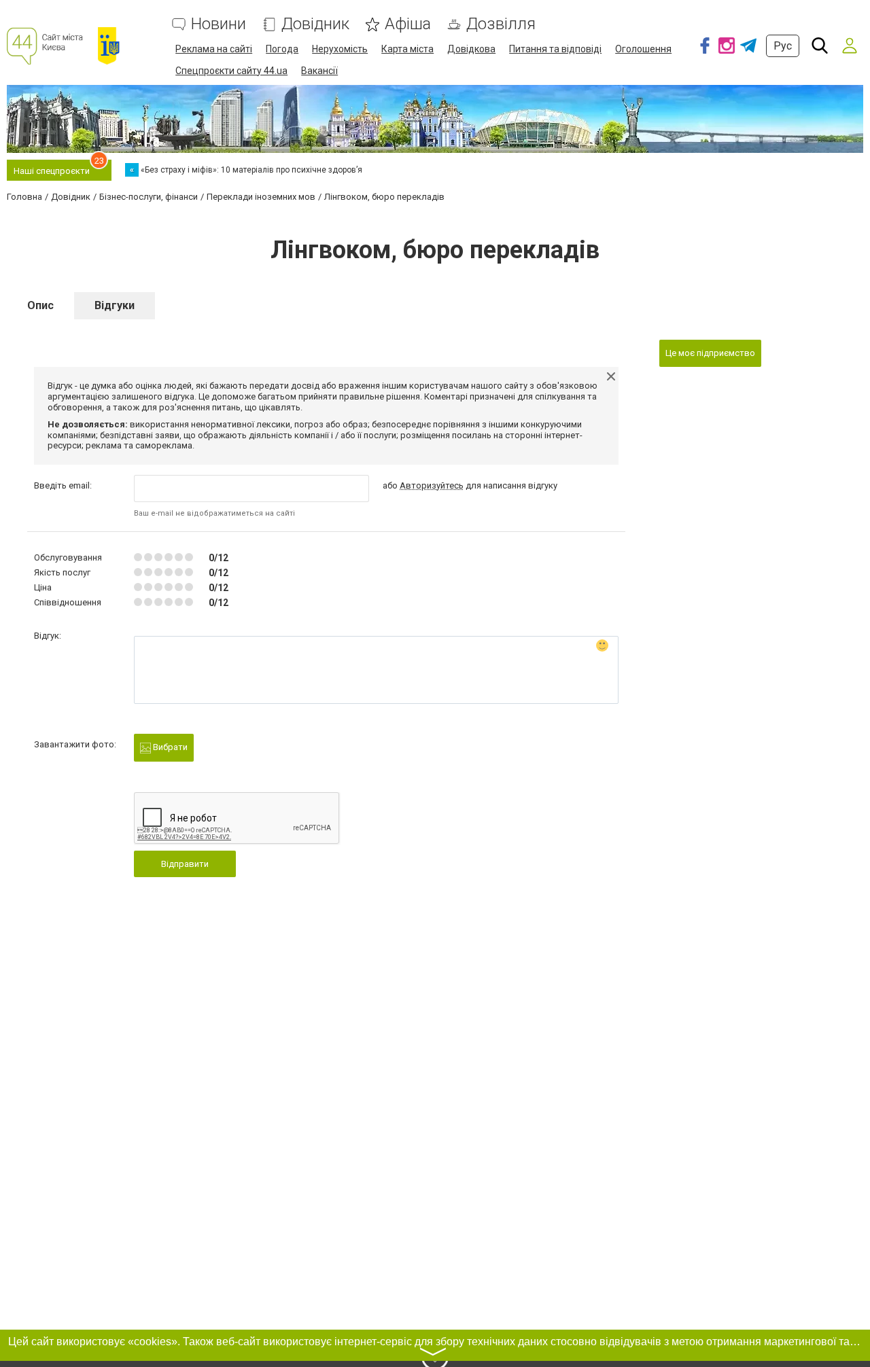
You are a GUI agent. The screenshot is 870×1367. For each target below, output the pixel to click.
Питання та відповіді (555, 48)
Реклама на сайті (213, 48)
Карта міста (407, 48)
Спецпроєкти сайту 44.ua (231, 70)
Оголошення (643, 48)
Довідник (315, 24)
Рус (782, 45)
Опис (40, 305)
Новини (218, 24)
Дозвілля (501, 24)
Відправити (185, 864)
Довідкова (471, 48)
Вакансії (319, 70)
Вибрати (169, 747)
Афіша (408, 24)
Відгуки (114, 305)
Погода (282, 48)
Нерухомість (340, 48)
